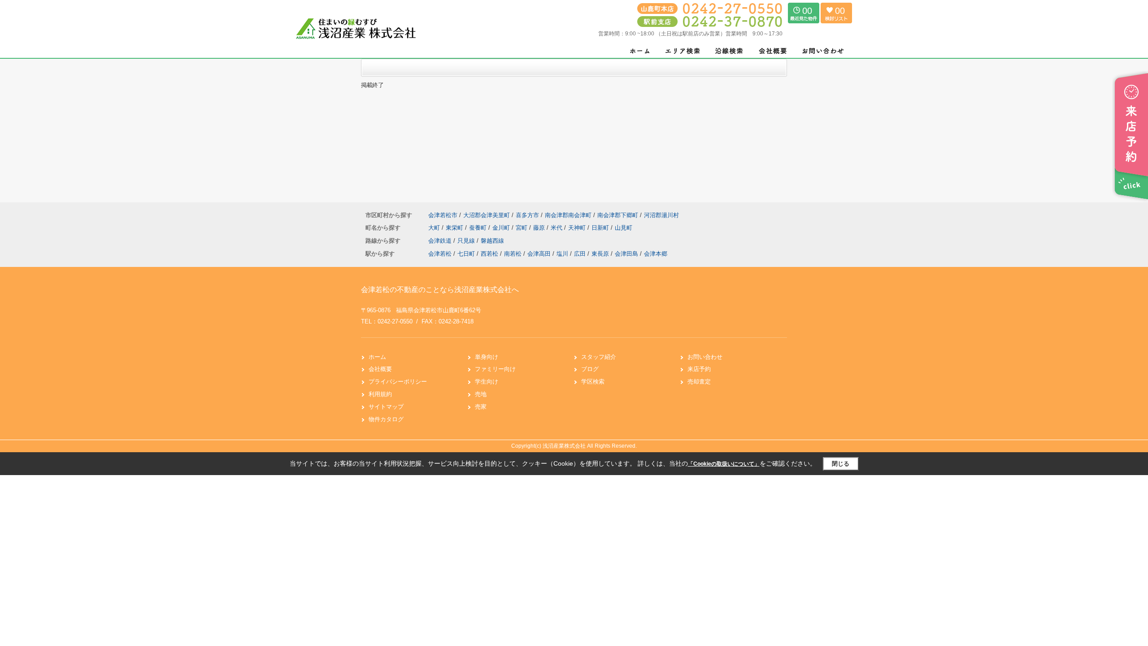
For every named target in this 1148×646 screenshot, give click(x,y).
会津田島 (626, 253)
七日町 (466, 253)
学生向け (486, 381)
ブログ (590, 369)
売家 (481, 406)
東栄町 (455, 227)
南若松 (513, 253)
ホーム (377, 357)
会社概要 (380, 369)
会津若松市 (442, 215)
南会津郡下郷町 (617, 215)
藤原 (540, 227)
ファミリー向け (495, 369)
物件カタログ (386, 419)
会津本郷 (655, 253)
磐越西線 (492, 240)
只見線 (467, 240)
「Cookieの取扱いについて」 (724, 464)
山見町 (623, 227)
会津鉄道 (440, 240)
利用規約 (380, 394)
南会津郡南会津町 (568, 215)
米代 (557, 227)
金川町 (502, 227)
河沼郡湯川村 (661, 215)
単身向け (486, 357)
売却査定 (699, 381)
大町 (435, 227)
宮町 (522, 227)
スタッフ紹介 (598, 357)
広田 (580, 253)
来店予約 (699, 369)
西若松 (489, 253)
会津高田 (539, 253)
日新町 (601, 227)
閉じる (840, 463)
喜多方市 (527, 215)
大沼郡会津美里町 (486, 215)
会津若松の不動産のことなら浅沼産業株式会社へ (440, 289)
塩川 (562, 253)
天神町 (577, 227)
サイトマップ (386, 406)
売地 (481, 394)
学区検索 (592, 381)
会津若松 (440, 253)
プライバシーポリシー (398, 381)
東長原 (600, 253)
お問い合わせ (704, 357)
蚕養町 (478, 227)
